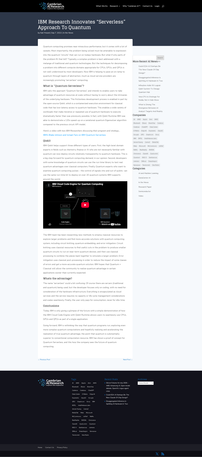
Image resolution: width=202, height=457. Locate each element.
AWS (156, 119)
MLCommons (152, 146)
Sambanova (153, 157)
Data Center (153, 127)
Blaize (144, 123)
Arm (150, 119)
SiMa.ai (143, 161)
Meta (135, 146)
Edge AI (143, 131)
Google (136, 135)
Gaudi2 (160, 131)
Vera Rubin (155, 165)
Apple (145, 119)
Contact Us (147, 6)
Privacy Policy (62, 447)
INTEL (140, 138)
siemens (136, 161)
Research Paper (145, 187)
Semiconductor (145, 191)
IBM (135, 138)
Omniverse (137, 154)
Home (40, 447)
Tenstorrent (146, 165)
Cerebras (136, 127)
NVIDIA (151, 150)
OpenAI (145, 154)
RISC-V (144, 157)
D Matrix (136, 131)
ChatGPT (145, 127)
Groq (157, 135)
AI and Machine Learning (148, 173)
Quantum (137, 157)
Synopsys (137, 165)
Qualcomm (154, 154)
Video (141, 196)
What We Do (102, 6)
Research (114, 6)
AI (134, 119)
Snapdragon (152, 161)
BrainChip (152, 123)
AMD (139, 119)
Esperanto (152, 131)
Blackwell (137, 123)
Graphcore (149, 135)
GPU (142, 135)
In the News (68, 33)
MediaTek (155, 142)
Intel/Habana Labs (150, 138)
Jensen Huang (138, 142)
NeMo (135, 150)
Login (157, 6)
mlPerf (161, 146)
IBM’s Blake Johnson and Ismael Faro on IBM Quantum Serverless (74, 135)
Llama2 (147, 142)
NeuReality (143, 150)
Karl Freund (45, 33)
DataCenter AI (144, 178)
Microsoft (142, 146)
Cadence (160, 123)
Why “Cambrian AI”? (131, 6)
